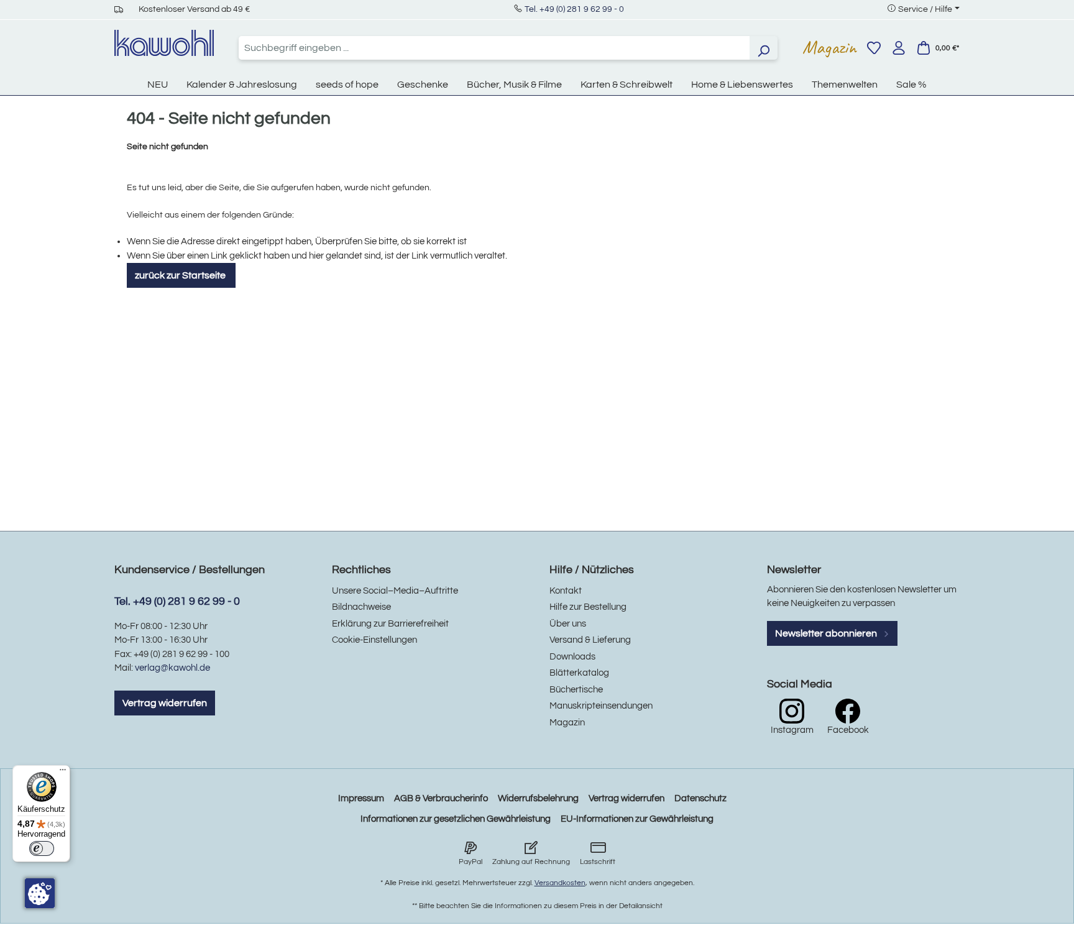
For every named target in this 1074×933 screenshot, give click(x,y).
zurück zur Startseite (181, 275)
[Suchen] (763, 48)
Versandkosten (560, 883)
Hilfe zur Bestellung (587, 607)
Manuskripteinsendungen (601, 705)
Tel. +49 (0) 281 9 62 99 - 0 (574, 9)
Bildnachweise (361, 607)
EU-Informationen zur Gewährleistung (637, 819)
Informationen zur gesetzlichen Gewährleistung (455, 819)
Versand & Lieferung (590, 640)
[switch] (41, 848)
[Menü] (62, 772)
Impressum (361, 798)
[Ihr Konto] (898, 48)
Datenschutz (700, 798)
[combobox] (494, 48)
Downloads (572, 656)
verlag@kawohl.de (172, 668)
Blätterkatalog (579, 673)
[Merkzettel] (873, 48)
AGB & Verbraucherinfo (441, 798)
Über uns (567, 623)
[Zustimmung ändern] (40, 893)
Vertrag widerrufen (164, 703)
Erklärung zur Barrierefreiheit (390, 623)
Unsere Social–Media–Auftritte (395, 590)
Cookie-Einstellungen (374, 640)
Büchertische (576, 689)
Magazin (829, 47)
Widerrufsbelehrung (538, 798)
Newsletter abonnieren (827, 633)
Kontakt (565, 590)
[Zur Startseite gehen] (164, 43)
